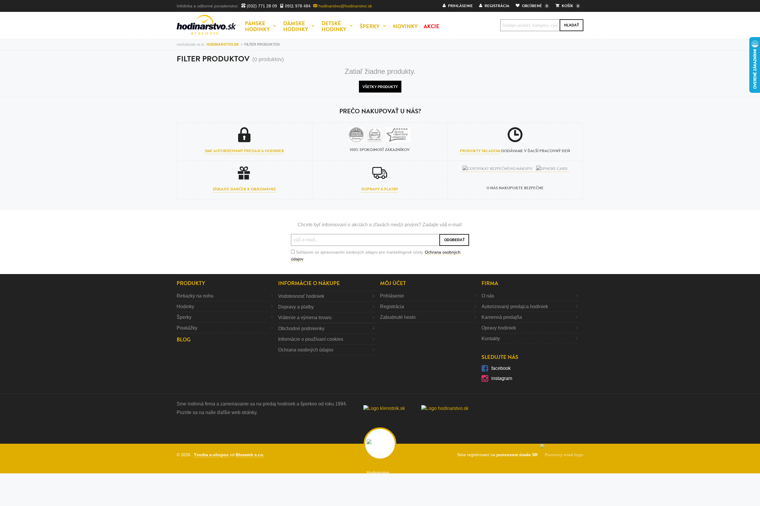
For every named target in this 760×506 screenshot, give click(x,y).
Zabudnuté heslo (398, 317)
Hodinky (185, 306)
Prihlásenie (392, 295)
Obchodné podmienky (301, 328)
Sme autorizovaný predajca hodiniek (244, 151)
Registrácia (392, 306)
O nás (488, 295)
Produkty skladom (480, 151)
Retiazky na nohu (195, 295)
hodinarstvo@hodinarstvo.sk (344, 6)
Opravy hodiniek (499, 327)
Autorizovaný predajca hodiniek (515, 306)
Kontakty (491, 338)
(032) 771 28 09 (261, 6)
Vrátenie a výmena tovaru (305, 317)
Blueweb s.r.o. (250, 454)
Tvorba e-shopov (211, 454)
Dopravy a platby (379, 189)
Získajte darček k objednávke (244, 189)
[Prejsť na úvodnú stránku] (206, 25)
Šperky (184, 317)
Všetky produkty (380, 87)
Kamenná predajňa (502, 317)
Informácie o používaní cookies (310, 339)
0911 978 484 (297, 6)
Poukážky (187, 327)
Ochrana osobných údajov (305, 349)
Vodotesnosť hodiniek (301, 296)
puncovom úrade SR (518, 454)
